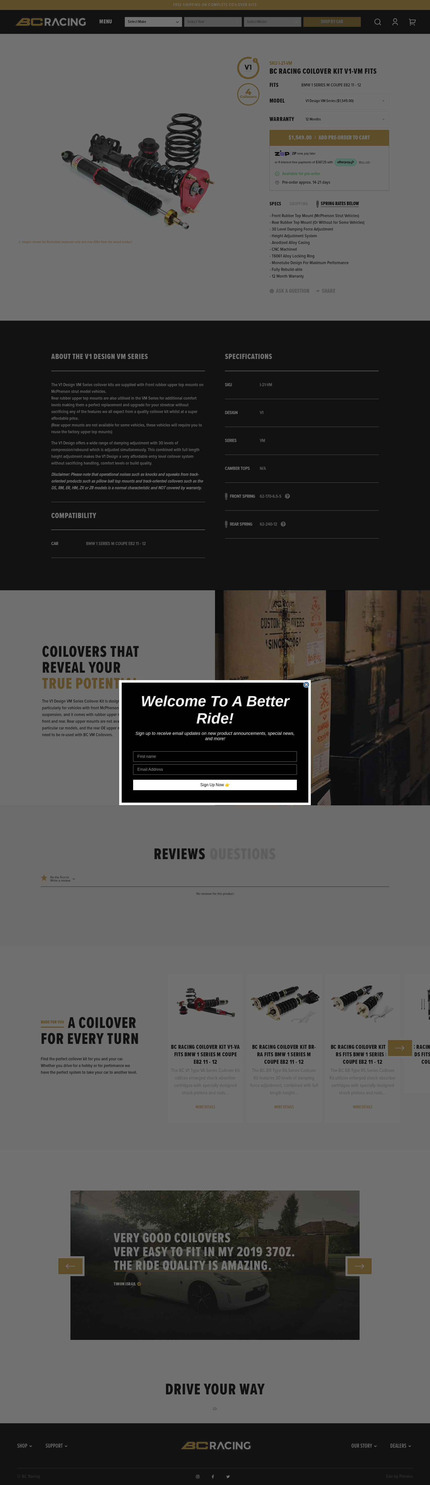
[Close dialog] (306, 684)
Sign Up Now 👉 (215, 785)
